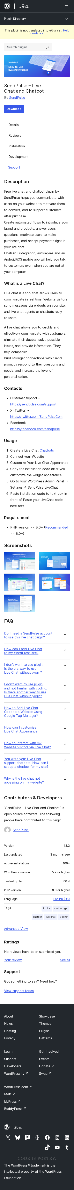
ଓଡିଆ (18, 1127)
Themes (45, 1023)
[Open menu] (67, 6)
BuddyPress (15, 1109)
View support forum (19, 991)
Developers (12, 1066)
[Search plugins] (48, 47)
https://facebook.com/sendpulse (35, 429)
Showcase (47, 1016)
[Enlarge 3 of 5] (30, 579)
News (8, 1023)
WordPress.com (18, 1087)
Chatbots (47, 450)
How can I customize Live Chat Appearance (20, 729)
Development (18, 157)
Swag (45, 1073)
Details (13, 125)
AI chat (47, 908)
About (8, 1016)
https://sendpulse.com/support (33, 404)
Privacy (9, 1038)
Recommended (56, 527)
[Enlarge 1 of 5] (30, 558)
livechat (63, 916)
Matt (10, 1094)
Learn (8, 1051)
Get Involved (49, 1051)
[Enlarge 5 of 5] (30, 600)
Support (14, 167)
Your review (13, 960)
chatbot (37, 916)
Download (14, 109)
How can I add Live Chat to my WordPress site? (23, 651)
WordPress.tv (16, 1073)
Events (44, 1059)
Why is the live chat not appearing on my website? (24, 780)
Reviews (14, 135)
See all (65, 960)
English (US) (61, 899)
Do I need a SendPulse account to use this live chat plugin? (28, 635)
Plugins (44, 1031)
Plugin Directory (15, 18)
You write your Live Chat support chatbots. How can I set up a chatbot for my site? (26, 763)
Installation (16, 146)
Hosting (10, 1031)
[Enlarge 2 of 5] (64, 558)
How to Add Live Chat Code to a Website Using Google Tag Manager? (23, 712)
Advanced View (16, 929)
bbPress (12, 1101)
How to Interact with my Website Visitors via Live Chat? (27, 745)
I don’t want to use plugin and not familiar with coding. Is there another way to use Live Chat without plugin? (25, 690)
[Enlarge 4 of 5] (64, 579)
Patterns (45, 1038)
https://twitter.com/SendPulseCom (36, 417)
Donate (46, 1066)
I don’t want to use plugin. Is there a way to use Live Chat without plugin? (23, 668)
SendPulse (17, 97)
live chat (50, 916)
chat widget (61, 908)
